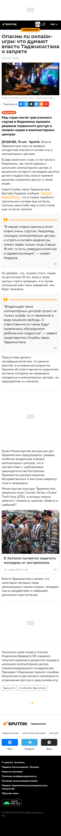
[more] (55, 263)
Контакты (19, 762)
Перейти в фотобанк (44, 98)
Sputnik (7, 98)
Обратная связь (10, 793)
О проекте (7, 762)
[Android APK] (12, 803)
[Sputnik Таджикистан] (10, 25)
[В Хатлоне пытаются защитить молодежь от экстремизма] (30, 532)
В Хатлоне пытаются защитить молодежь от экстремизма (30, 560)
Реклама (34, 766)
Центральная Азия (34, 733)
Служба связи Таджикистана (32, 688)
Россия (53, 733)
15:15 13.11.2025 (10, 58)
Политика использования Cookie (20, 780)
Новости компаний (12, 771)
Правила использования (15, 766)
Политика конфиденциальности (19, 776)
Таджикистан (9, 688)
